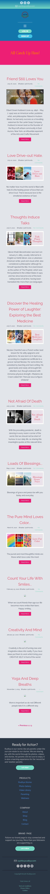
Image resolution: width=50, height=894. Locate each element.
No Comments (38, 228)
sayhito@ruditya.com (26, 6)
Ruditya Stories (25, 782)
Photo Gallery (25, 786)
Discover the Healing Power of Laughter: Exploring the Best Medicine (25, 312)
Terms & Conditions (25, 886)
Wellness (25, 798)
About (25, 812)
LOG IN (25, 31)
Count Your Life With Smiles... (25, 581)
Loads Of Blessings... (25, 463)
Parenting (25, 794)
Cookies (25, 890)
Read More (25, 139)
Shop (25, 816)
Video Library (25, 790)
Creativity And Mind (25, 630)
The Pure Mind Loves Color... (25, 520)
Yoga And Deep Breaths (25, 681)
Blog (25, 820)
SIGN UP (25, 36)
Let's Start (25, 767)
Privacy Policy (25, 888)
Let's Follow (25, 848)
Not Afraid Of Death (25, 401)
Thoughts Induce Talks (25, 220)
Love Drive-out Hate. (25, 155)
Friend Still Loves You (25, 79)
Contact (25, 824)
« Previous (23, 725)
